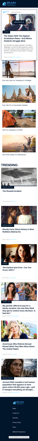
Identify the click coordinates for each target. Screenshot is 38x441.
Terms (14, 427)
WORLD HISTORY (8, 187)
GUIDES (6, 31)
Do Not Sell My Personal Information (19, 437)
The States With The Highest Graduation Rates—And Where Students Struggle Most (18, 38)
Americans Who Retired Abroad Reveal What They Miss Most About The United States (18, 346)
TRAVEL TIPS (6, 301)
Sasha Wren (14, 354)
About (14, 408)
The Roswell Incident (11, 191)
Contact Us (16, 413)
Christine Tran (13, 239)
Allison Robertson (16, 57)
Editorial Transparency (19, 432)
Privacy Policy (17, 422)
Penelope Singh (14, 316)
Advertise (15, 418)
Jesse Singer (12, 277)
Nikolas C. (14, 201)
